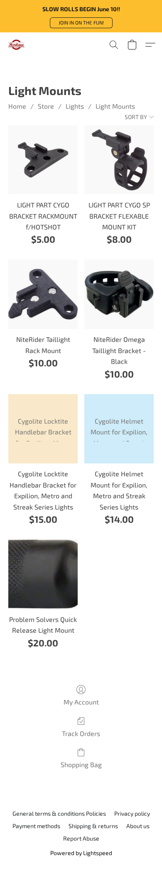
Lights (75, 106)
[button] (81, 22)
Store (46, 106)
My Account (81, 702)
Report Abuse (81, 838)
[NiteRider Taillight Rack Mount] (43, 294)
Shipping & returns (93, 825)
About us (138, 825)
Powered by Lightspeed (81, 852)
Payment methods (36, 825)
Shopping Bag (81, 764)
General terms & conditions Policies (59, 813)
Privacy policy (132, 813)
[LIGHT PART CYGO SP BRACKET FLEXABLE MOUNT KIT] (119, 160)
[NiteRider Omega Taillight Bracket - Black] (119, 294)
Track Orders (81, 733)
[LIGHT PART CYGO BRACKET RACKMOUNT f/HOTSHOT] (43, 160)
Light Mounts (115, 106)
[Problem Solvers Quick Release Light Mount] (43, 574)
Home (17, 106)
